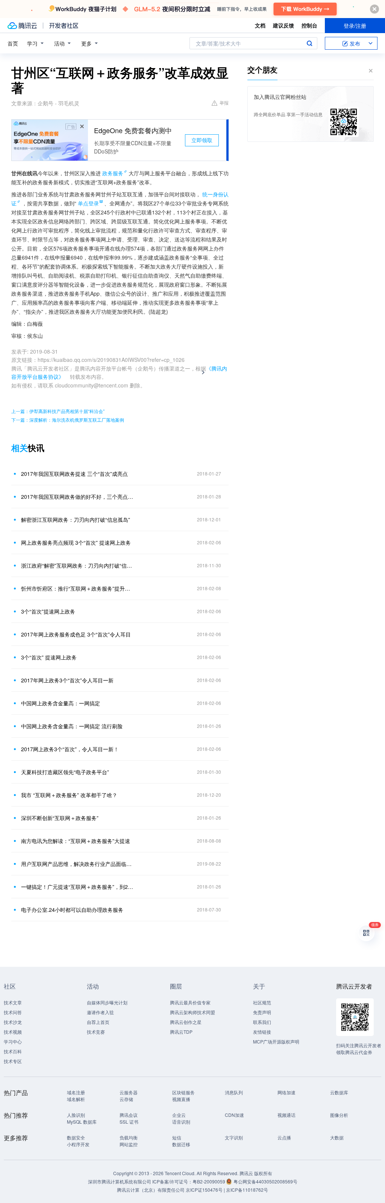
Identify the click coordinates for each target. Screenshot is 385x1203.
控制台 (309, 25)
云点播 (284, 1137)
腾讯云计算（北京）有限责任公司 (151, 1189)
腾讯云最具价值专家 (190, 1002)
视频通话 (286, 1115)
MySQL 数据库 (82, 1121)
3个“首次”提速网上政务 (48, 611)
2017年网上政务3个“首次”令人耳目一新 (67, 680)
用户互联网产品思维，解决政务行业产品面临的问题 (78, 863)
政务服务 (112, 173)
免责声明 (262, 1012)
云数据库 (339, 1092)
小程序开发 (78, 1144)
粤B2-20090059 (209, 1181)
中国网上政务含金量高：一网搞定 (60, 703)
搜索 (309, 43)
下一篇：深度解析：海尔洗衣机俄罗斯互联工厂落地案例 (67, 419)
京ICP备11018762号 (247, 1189)
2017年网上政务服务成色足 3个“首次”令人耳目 (76, 634)
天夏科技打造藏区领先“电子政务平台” (65, 772)
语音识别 (181, 1121)
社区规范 (262, 1002)
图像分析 (339, 1115)
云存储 (126, 1099)
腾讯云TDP (181, 1031)
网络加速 (286, 1092)
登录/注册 (355, 25)
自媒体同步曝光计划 (107, 1002)
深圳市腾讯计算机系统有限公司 (119, 1181)
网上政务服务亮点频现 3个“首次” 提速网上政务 (76, 542)
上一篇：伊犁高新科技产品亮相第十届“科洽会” (58, 411)
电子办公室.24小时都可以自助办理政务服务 (72, 909)
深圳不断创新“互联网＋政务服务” (60, 818)
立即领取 (201, 140)
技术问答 (13, 1012)
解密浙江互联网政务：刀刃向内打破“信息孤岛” (75, 519)
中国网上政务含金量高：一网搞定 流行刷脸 (72, 726)
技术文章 (13, 1002)
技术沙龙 (13, 1022)
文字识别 (234, 1137)
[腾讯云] (22, 25)
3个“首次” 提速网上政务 (49, 657)
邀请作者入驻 (100, 1012)
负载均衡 (129, 1137)
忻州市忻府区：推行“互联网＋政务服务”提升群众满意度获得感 (78, 588)
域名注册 (76, 1092)
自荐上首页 (98, 1022)
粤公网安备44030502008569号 (265, 1181)
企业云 (179, 1115)
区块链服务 (183, 1092)
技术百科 (13, 1051)
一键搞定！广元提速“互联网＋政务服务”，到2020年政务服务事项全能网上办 (78, 886)
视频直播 (181, 1099)
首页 (13, 43)
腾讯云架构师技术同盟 (192, 1012)
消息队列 (234, 1092)
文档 (260, 25)
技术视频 (13, 1031)
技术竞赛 (96, 1031)
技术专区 (13, 1061)
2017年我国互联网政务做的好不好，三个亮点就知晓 (78, 496)
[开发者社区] (63, 26)
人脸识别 (76, 1115)
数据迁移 (181, 1144)
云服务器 (129, 1092)
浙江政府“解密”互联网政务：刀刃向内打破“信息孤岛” (78, 565)
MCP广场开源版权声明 (276, 1041)
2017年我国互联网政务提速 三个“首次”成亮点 (74, 473)
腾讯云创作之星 (186, 1022)
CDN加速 (234, 1115)
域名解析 (76, 1099)
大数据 (337, 1137)
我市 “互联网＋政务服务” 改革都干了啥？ (69, 795)
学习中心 (13, 1041)
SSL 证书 (129, 1121)
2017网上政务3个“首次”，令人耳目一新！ (70, 749)
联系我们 (262, 1022)
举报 (224, 102)
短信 (176, 1137)
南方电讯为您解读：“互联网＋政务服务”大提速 (75, 841)
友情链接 (262, 1031)
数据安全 (76, 1137)
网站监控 (129, 1144)
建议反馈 (283, 25)
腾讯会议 (129, 1115)
